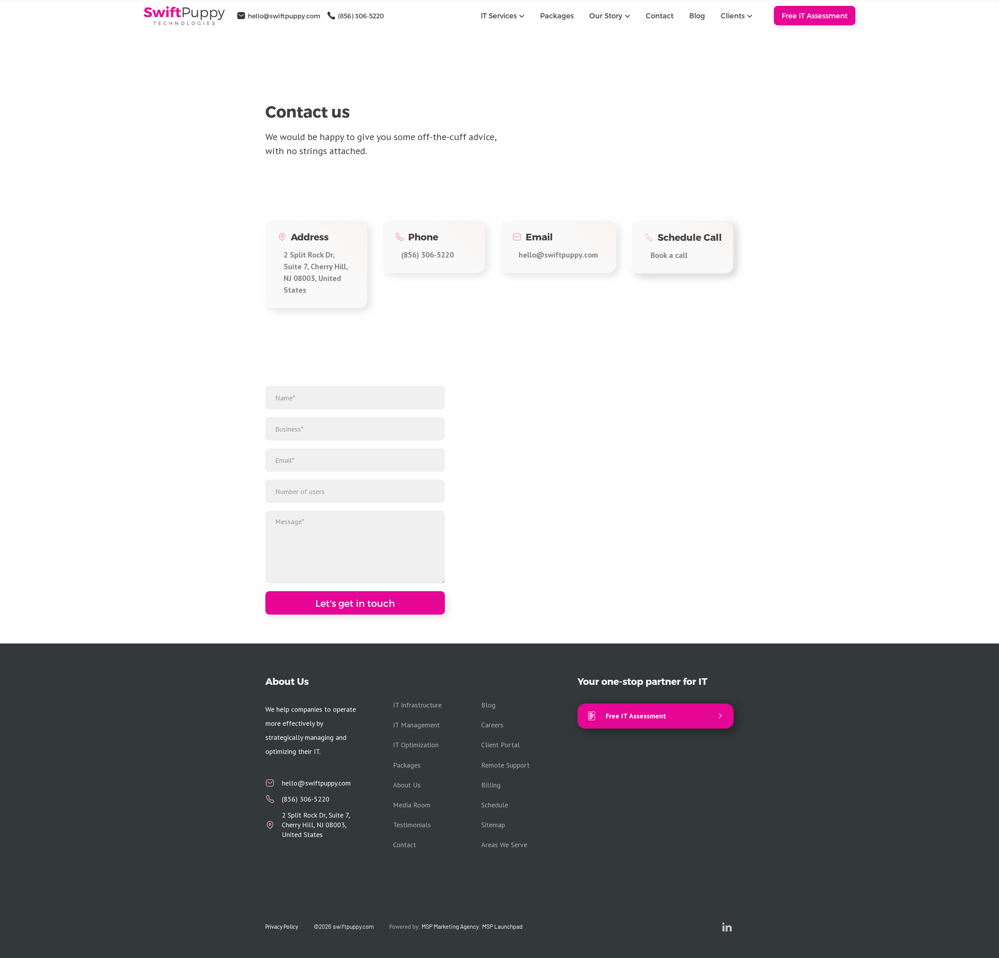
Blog (697, 15)
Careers (492, 724)
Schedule (494, 804)
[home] (188, 15)
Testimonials (412, 824)
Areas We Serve (504, 844)
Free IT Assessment (815, 15)
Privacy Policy (281, 926)
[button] (502, 15)
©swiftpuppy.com (344, 926)
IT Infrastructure (417, 704)
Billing (491, 784)
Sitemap (493, 824)
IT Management (416, 724)
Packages (557, 15)
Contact (660, 15)
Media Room (411, 804)
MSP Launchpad (502, 926)
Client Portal (500, 744)
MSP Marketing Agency (450, 926)
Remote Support (505, 765)
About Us (407, 784)
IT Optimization (416, 744)
